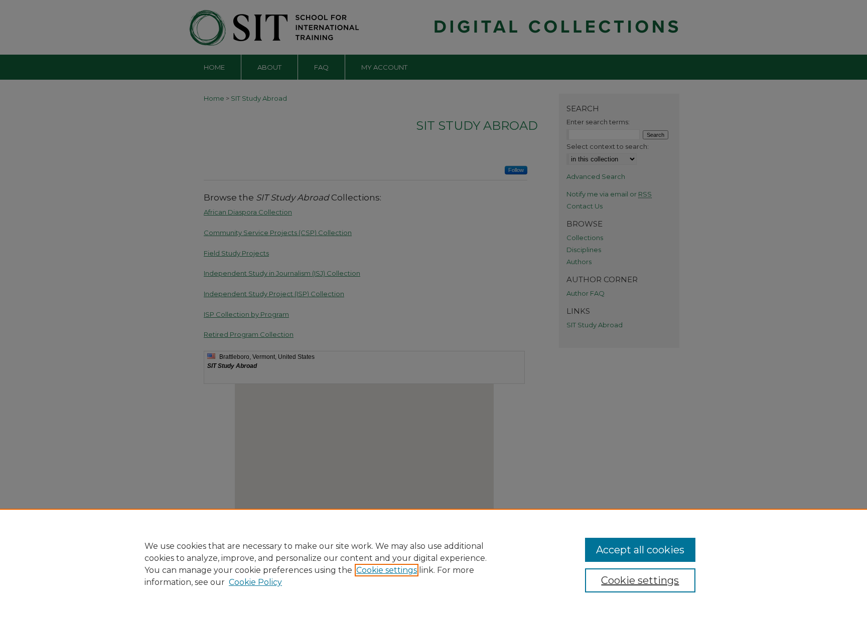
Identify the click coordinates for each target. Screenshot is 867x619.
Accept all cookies (640, 550)
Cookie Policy (255, 582)
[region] (433, 564)
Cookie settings (386, 570)
